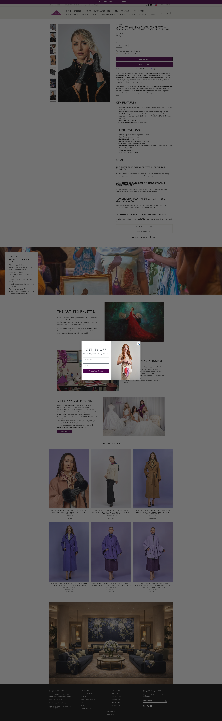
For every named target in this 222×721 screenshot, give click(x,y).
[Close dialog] (138, 343)
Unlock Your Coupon (96, 371)
